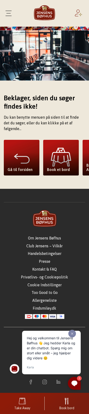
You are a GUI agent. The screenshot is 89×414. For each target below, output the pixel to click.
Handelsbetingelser (44, 253)
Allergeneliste (44, 300)
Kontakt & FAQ (44, 269)
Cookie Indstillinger (45, 285)
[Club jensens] (79, 13)
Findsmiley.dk (44, 308)
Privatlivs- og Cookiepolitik (44, 277)
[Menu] (8, 13)
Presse (44, 261)
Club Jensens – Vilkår (44, 246)
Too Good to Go (45, 292)
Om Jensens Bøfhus (44, 238)
